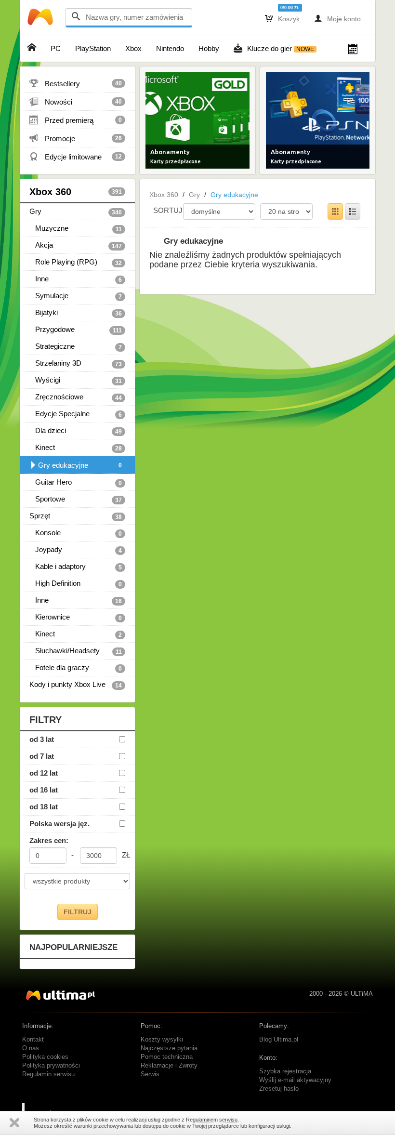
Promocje (75, 138)
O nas (30, 1048)
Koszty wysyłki (162, 1039)
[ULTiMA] (41, 19)
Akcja (75, 245)
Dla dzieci (75, 430)
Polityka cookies (45, 1057)
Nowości (75, 101)
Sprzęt (75, 516)
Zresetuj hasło (279, 1088)
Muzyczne (75, 228)
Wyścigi (75, 380)
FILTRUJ (78, 912)
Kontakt (33, 1039)
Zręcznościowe (75, 397)
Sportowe (75, 499)
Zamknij (14, 1122)
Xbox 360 (75, 191)
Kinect (75, 447)
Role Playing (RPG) (75, 262)
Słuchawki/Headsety (75, 651)
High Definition (75, 583)
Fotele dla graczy (75, 667)
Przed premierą (75, 120)
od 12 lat (43, 773)
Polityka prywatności (51, 1065)
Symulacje (75, 295)
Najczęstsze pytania (169, 1048)
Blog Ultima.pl (278, 1039)
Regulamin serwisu (48, 1074)
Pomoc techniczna (167, 1057)
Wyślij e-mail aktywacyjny (295, 1080)
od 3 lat (41, 739)
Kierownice (75, 617)
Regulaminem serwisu (211, 1119)
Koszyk (282, 18)
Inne (75, 279)
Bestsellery (75, 83)
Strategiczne (75, 346)
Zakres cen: (48, 840)
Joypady (75, 549)
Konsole (75, 532)
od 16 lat (43, 790)
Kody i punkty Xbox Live (75, 684)
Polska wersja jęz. (59, 823)
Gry (75, 211)
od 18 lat (43, 807)
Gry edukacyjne (80, 465)
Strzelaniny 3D (75, 363)
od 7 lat (41, 756)
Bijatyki (75, 312)
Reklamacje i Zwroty (169, 1065)
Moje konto (337, 18)
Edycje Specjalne (75, 413)
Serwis (150, 1074)
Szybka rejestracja (285, 1071)
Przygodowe (75, 329)
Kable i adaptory (75, 566)
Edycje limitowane (75, 156)
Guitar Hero (75, 482)
